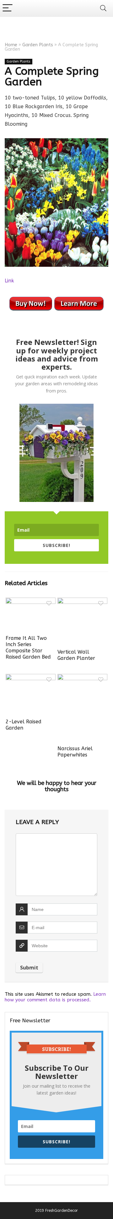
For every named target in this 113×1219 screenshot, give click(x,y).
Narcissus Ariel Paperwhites (75, 752)
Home (11, 45)
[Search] (103, 8)
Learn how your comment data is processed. (55, 997)
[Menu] (7, 8)
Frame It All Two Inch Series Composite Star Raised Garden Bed (28, 647)
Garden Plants (37, 45)
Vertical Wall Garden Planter (76, 655)
